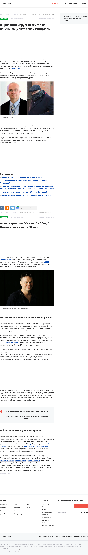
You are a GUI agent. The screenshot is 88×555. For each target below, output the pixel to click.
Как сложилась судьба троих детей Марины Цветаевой (24, 192)
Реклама (44, 509)
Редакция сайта (46, 517)
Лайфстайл (17, 507)
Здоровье (16, 511)
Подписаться (81, 506)
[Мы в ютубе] (87, 512)
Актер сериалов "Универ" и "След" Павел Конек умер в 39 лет (27, 195)
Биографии (73, 3)
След (29, 444)
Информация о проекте (46, 505)
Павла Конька (5, 260)
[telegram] (12, 208)
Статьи (63, 3)
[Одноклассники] (7, 208)
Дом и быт (3, 514)
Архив (29, 511)
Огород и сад (18, 514)
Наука (2, 511)
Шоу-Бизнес (4, 504)
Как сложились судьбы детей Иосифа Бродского (22, 177)
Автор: (8, 199)
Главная (2, 14)
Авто (15, 504)
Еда (28, 504)
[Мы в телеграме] (84, 512)
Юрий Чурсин (20, 460)
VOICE (46, 262)
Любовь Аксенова (7, 460)
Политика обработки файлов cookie (48, 526)
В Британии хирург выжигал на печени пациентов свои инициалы (37, 14)
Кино (28, 507)
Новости (55, 3)
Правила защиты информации (47, 513)
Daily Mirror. (15, 68)
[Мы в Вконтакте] (81, 512)
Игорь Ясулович (12, 343)
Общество (15, 14)
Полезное (83, 3)
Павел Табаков (34, 460)
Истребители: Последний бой (36, 446)
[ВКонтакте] (2, 208)
